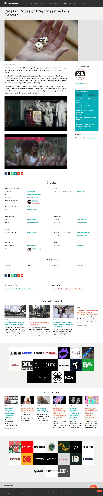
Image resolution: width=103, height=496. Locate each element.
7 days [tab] (78, 95)
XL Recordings (80, 83)
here (74, 493)
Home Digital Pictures (83, 232)
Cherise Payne (31, 246)
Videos (30, 3)
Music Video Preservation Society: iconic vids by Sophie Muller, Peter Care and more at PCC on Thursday (75, 413)
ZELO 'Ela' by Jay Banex (83, 106)
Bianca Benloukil (82, 236)
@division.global (36, 203)
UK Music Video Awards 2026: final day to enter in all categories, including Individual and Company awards (59, 413)
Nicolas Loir (80, 191)
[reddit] (18, 173)
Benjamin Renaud (32, 223)
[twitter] (9, 173)
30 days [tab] (85, 95)
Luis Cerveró (31, 191)
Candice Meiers (32, 232)
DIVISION (35, 201)
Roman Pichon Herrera (34, 194)
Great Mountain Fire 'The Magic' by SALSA (19, 289)
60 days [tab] (92, 95)
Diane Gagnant (81, 219)
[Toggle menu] (94, 3)
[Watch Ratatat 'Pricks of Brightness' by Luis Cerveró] (41, 40)
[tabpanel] (86, 113)
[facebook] (6, 173)
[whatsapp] (12, 173)
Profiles (49, 3)
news (6, 406)
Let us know (92, 138)
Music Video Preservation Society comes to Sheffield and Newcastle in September (10, 412)
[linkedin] (15, 173)
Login (69, 3)
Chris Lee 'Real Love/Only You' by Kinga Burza (67, 289)
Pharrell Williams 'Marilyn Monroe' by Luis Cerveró (14, 323)
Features (42, 3)
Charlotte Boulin (32, 209)
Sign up (75, 3)
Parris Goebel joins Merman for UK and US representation (27, 410)
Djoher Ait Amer (82, 223)
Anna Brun (80, 246)
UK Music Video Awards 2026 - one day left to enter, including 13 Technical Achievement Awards (91, 413)
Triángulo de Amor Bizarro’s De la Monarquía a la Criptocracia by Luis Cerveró (87, 312)
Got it (99, 491)
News (36, 3)
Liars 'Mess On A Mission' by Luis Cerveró (39, 323)
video (6, 320)
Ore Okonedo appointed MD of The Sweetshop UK (43, 410)
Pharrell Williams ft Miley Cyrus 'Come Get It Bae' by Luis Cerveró (63, 324)
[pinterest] (22, 173)
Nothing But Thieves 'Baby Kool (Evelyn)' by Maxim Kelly (85, 125)
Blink (28, 206)
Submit (56, 3)
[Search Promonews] (85, 3)
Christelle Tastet (32, 198)
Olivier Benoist (31, 219)
